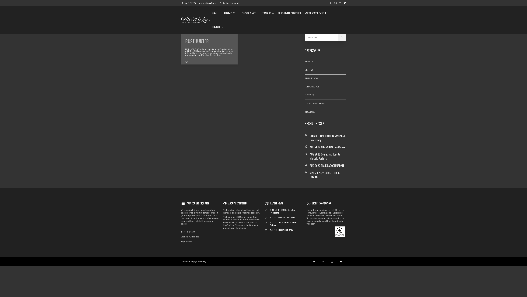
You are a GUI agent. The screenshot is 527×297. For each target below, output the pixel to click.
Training (266, 13)
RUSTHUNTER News (311, 78)
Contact (216, 27)
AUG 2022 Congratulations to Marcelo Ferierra (325, 156)
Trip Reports (309, 95)
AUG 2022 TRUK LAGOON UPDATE (327, 165)
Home (214, 13)
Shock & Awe (249, 13)
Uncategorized (310, 111)
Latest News (309, 69)
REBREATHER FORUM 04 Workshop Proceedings (327, 138)
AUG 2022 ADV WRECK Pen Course (327, 147)
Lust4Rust (230, 13)
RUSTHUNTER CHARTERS (289, 13)
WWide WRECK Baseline (316, 13)
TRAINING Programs (312, 86)
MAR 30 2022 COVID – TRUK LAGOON (325, 175)
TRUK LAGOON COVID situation (315, 103)
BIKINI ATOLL (309, 61)
